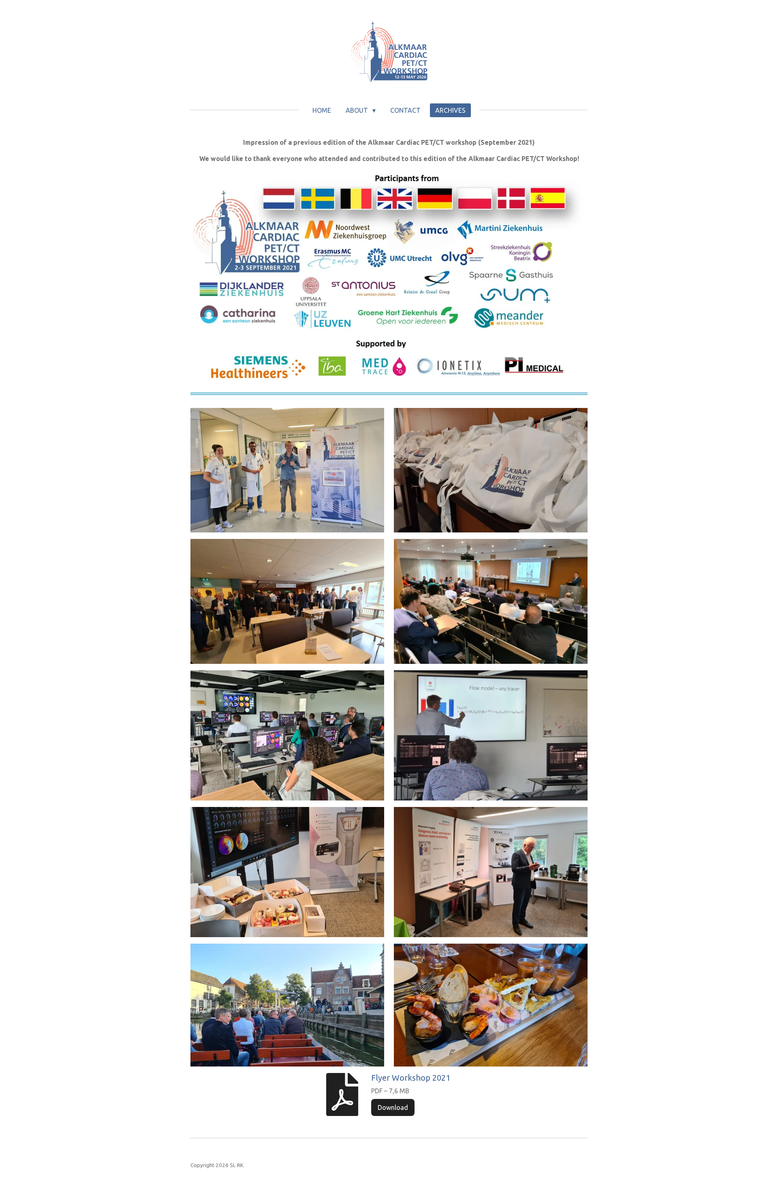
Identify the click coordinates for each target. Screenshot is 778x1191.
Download (393, 1107)
